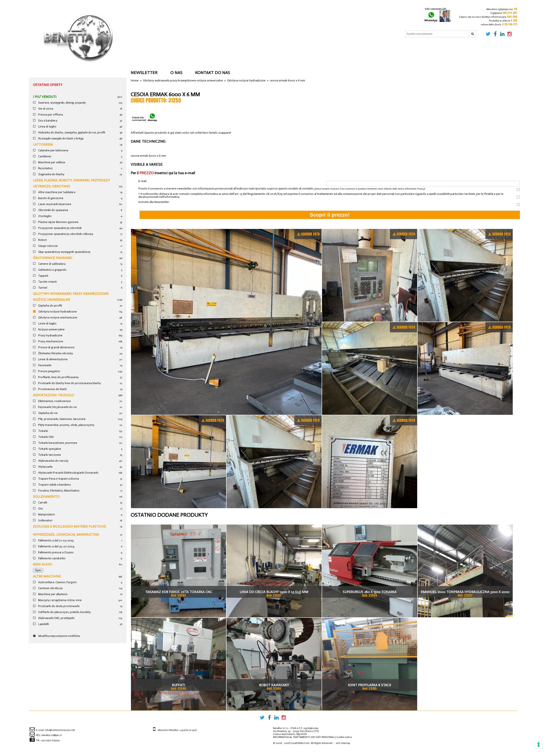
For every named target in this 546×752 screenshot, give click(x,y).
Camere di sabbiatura (51, 264)
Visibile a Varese (147, 164)
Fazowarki (44, 365)
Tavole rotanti (47, 281)
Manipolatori (46, 514)
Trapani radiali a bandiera (54, 484)
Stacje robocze (48, 246)
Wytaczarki (45, 467)
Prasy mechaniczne (50, 341)
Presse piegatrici (49, 371)
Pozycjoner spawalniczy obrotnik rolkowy (65, 234)
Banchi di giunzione (50, 198)
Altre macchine (47, 576)
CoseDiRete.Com (299, 743)
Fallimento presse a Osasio (56, 552)
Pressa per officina (50, 114)
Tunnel (42, 287)
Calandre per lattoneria (53, 150)
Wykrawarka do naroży (53, 461)
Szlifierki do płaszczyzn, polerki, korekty (64, 612)
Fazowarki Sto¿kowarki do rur (57, 407)
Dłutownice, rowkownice (54, 401)
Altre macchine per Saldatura (56, 192)
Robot (42, 240)
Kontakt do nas (212, 72)
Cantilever (44, 156)
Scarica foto (310, 234)
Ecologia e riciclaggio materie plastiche (69, 526)
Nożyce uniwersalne (51, 329)
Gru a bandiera (47, 120)
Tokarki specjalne (49, 449)
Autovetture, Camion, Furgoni (57, 582)
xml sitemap (343, 743)
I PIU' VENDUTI (45, 97)
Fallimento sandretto (51, 558)
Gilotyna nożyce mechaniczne (57, 317)
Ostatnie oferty (47, 85)
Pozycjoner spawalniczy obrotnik (60, 228)
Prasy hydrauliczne (50, 335)
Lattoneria (43, 144)
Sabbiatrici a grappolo (52, 270)
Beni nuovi (42, 564)
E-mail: (142, 181)
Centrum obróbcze (50, 588)
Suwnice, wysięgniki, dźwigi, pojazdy (62, 102)
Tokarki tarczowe (49, 455)
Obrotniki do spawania (53, 210)
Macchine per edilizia (51, 162)
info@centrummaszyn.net (60, 730)
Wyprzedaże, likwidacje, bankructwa (66, 534)
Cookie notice (344, 737)
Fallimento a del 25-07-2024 (56, 546)
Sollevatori (45, 520)
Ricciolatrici (45, 168)
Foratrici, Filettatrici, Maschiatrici (58, 490)
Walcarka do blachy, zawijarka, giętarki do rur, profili (71, 132)
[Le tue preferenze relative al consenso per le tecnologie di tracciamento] (538, 744)
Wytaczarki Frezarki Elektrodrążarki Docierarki (68, 472)
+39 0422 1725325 (50, 740)
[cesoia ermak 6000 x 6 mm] (226, 322)
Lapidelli (43, 624)
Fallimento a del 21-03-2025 (56, 540)
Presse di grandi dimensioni (56, 347)
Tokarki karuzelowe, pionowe (57, 443)
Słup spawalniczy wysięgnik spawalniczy (64, 252)
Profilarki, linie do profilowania (58, 377)
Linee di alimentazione (53, 359)
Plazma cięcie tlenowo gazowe (58, 222)
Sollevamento (46, 497)
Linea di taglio (47, 126)
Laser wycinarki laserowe (54, 204)
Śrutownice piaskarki (52, 258)
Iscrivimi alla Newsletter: (154, 202)
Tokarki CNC (46, 437)
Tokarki (43, 431)
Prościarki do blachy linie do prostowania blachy (69, 383)
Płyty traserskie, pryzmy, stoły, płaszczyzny (66, 425)
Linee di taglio (47, 323)
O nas (176, 72)
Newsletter (144, 72)
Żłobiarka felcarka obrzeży (55, 353)
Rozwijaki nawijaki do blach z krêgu (61, 138)
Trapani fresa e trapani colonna (58, 478)
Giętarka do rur (48, 413)
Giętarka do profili (50, 305)
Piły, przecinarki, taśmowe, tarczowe (62, 419)
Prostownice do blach (52, 389)
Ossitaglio (45, 216)
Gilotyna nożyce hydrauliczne (57, 311)
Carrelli (42, 502)
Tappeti (43, 276)
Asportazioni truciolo (53, 395)
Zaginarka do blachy (51, 174)
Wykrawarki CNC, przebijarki (56, 618)
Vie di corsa (45, 108)
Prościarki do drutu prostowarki (59, 606)
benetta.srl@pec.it (52, 735)
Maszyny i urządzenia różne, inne (60, 600)
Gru (40, 508)
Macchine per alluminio (53, 594)
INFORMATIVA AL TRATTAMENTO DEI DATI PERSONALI (303, 737)
